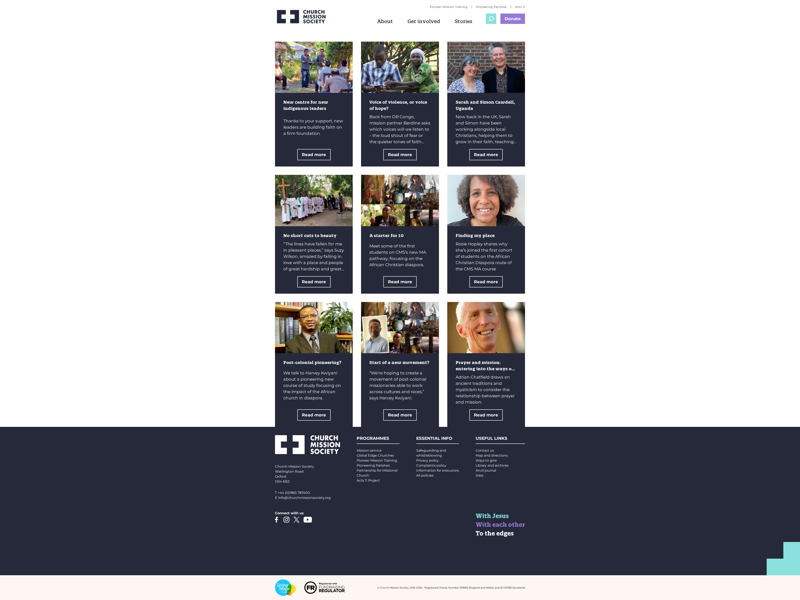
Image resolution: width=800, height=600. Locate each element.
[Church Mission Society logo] (304, 16)
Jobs (479, 475)
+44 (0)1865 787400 (294, 493)
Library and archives (492, 465)
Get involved (424, 21)
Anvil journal (486, 470)
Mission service (369, 450)
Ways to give (486, 460)
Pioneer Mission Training (448, 7)
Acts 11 (520, 7)
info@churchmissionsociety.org (304, 498)
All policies (425, 475)
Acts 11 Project (368, 480)
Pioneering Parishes (491, 7)
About (385, 21)
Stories (463, 21)
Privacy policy (427, 460)
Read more (314, 154)
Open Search (491, 19)
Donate (513, 18)
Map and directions (492, 455)
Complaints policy (431, 465)
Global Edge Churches (375, 455)
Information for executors (437, 470)
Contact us (485, 450)
